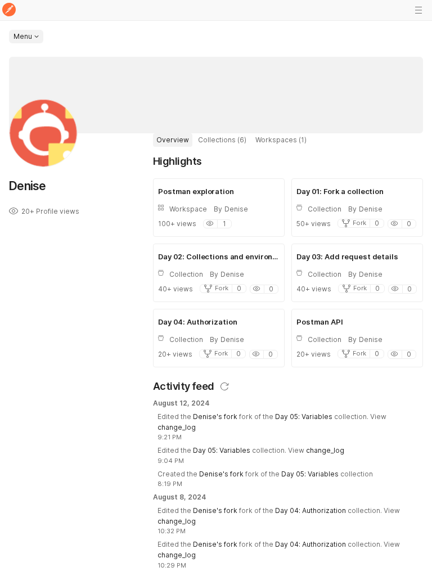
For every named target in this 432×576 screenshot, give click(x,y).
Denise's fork (215, 416)
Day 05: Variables (303, 416)
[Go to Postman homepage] (9, 10)
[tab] (172, 140)
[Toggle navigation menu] (418, 10)
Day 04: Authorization (310, 510)
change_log (177, 427)
